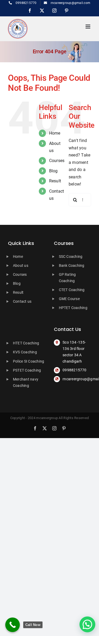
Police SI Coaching (28, 361)
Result (55, 180)
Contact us (22, 301)
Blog (53, 170)
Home (54, 133)
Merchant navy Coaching (25, 382)
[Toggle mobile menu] (88, 26)
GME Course (69, 299)
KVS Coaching (25, 352)
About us (20, 265)
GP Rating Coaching (67, 277)
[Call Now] (12, 625)
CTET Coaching (72, 290)
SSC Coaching (71, 256)
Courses (57, 160)
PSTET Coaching (27, 370)
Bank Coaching (71, 265)
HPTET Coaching (73, 308)
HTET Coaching (26, 343)
